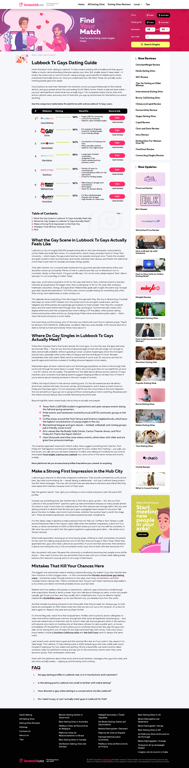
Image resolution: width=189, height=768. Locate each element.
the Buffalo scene (52, 598)
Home (81, 4)
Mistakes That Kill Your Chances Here (52, 227)
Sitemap (23, 727)
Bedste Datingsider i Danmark (113, 729)
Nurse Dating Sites (145, 404)
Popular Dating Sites (146, 383)
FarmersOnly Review (146, 110)
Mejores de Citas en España (111, 733)
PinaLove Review (144, 188)
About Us (24, 735)
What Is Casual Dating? (147, 488)
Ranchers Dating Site (146, 362)
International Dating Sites (149, 92)
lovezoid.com (107, 760)
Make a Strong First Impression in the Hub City (57, 224)
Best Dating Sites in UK (149, 715)
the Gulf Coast (91, 633)
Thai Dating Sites (144, 446)
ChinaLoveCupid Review (148, 104)
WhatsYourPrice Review (147, 230)
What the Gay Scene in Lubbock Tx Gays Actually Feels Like (63, 218)
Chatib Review (143, 467)
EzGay (47, 135)
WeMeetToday (47, 189)
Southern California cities (66, 633)
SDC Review (142, 77)
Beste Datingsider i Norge (150, 726)
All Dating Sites (96, 4)
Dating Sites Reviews (119, 4)
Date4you (47, 175)
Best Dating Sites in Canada (72, 740)
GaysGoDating (47, 123)
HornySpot (47, 201)
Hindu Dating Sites (145, 71)
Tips (147, 4)
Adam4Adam (47, 148)
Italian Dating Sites (145, 425)
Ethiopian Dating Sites (147, 318)
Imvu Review (142, 135)
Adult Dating (25, 715)
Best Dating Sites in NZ (149, 730)
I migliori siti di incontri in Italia (153, 752)
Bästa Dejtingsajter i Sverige (152, 741)
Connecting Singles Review (150, 156)
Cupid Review (143, 123)
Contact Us (24, 731)
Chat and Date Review (147, 129)
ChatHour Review (145, 149)
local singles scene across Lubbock (60, 455)
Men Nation (47, 160)
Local (137, 4)
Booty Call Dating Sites (148, 98)
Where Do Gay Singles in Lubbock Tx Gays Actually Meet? (62, 221)
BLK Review (141, 209)
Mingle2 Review (143, 297)
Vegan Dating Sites (146, 116)
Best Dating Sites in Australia (73, 722)
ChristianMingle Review (148, 65)
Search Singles (152, 44)
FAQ (36, 230)
